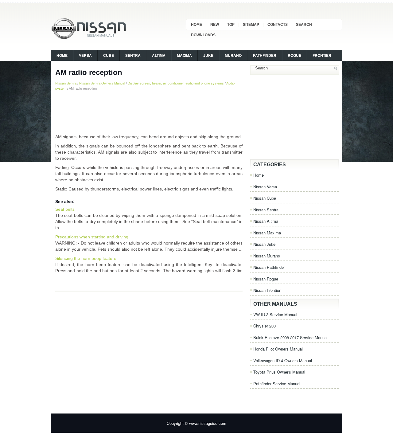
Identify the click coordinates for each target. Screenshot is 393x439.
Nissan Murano (266, 256)
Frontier (322, 55)
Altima (158, 55)
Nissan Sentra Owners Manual (102, 83)
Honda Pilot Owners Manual (278, 349)
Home (196, 24)
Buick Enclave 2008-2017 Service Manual (290, 337)
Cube (108, 55)
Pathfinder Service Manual (276, 383)
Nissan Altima (265, 221)
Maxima (184, 55)
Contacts (277, 24)
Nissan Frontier (266, 290)
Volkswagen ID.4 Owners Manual (282, 360)
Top (231, 24)
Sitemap (251, 24)
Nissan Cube (264, 198)
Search (304, 24)
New (214, 24)
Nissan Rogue (265, 279)
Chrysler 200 (264, 326)
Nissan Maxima (267, 233)
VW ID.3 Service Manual (275, 314)
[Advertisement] (149, 112)
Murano (233, 55)
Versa (85, 55)
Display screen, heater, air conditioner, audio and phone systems (176, 83)
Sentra (133, 55)
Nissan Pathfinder (269, 267)
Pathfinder (264, 55)
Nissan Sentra (65, 83)
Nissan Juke (264, 244)
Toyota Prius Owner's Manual (279, 372)
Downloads (203, 35)
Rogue (294, 55)
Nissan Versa (265, 187)
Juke (208, 55)
